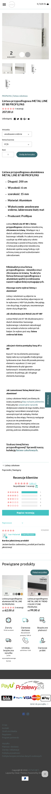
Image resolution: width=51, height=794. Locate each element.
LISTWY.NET (33, 770)
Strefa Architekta (9, 731)
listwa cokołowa (20, 96)
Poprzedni (6, 470)
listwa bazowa (8, 140)
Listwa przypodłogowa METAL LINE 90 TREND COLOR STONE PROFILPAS (38, 603)
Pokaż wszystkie (40, 572)
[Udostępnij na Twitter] (18, 118)
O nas (4, 725)
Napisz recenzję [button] (25, 512)
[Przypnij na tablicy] (21, 118)
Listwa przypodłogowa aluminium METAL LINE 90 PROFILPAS (12, 601)
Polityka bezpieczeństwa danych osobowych (22, 756)
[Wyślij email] (29, 118)
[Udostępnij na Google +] (25, 118)
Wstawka (6, 130)
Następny (17, 470)
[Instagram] (28, 713)
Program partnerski (10, 737)
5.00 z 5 (32, 483)
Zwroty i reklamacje (10, 750)
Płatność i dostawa (10, 747)
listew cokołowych (27, 450)
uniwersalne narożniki (28, 405)
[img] (8, 530)
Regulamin (6, 734)
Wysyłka (5, 743)
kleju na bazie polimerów (33, 402)
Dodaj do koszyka (27, 154)
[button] (8, 109)
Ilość (4, 150)
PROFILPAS (7, 96)
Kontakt (5, 728)
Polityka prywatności (11, 753)
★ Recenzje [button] (48, 400)
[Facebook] (24, 713)
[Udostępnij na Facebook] (15, 118)
